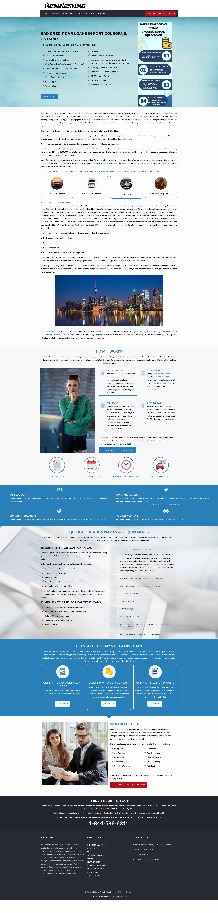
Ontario (91, 852)
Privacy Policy (104, 896)
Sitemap (94, 896)
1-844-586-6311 (99, 225)
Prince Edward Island (98, 865)
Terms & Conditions (119, 896)
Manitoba (92, 872)
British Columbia (96, 845)
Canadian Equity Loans (50, 331)
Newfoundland (95, 869)
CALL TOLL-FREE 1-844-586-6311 (167, 504)
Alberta (91, 848)
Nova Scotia (93, 862)
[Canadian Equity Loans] (65, 5)
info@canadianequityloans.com (148, 859)
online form (101, 269)
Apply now (79, 225)
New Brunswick (95, 858)
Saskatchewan (95, 855)
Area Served (93, 875)
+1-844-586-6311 (142, 854)
